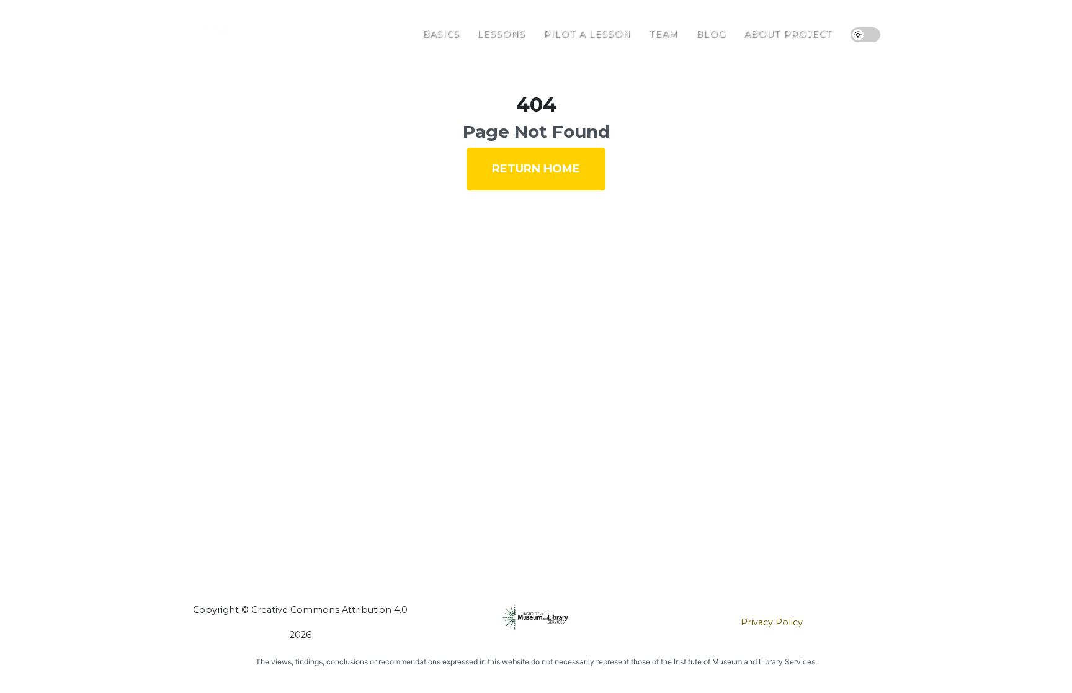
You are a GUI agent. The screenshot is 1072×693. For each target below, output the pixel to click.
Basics (441, 34)
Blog (711, 34)
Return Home (536, 169)
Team (663, 34)
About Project (788, 34)
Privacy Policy (772, 622)
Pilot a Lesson (587, 34)
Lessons (501, 34)
